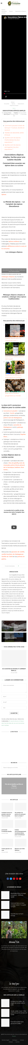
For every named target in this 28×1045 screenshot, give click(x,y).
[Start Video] (14, 527)
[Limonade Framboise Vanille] (7, 824)
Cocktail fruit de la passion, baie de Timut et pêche (7, 814)
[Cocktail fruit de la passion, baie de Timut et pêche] (7, 807)
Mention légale (5, 1040)
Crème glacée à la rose (7, 849)
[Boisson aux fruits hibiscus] (20, 843)
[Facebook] (8, 879)
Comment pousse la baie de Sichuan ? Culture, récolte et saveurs (14, 128)
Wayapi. (14, 1036)
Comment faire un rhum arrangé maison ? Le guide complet (18, 904)
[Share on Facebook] (20, 566)
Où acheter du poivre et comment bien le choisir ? (20, 814)
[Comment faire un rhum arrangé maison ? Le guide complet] (5, 905)
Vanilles (17, 1042)
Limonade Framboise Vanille (7, 830)
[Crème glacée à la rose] (7, 843)
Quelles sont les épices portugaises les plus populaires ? (13, 147)
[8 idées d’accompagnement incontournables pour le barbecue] (20, 824)
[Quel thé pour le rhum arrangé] (5, 915)
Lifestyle (11, 1042)
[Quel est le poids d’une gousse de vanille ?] (5, 1023)
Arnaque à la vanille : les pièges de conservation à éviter (18, 1003)
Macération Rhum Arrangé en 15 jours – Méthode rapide (18, 895)
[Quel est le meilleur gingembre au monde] (15, 385)
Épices (11, 11)
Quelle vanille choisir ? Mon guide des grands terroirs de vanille (19, 1012)
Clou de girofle (13, 463)
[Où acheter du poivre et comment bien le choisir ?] (14, 658)
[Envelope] (20, 879)
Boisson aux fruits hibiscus (20, 849)
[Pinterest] (17, 879)
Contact (22, 1040)
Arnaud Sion (7, 113)
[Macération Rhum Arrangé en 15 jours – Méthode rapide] (5, 895)
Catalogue (14, 1040)
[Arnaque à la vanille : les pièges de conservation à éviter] (5, 1003)
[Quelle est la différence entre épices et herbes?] (15, 367)
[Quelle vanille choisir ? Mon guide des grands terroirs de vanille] (5, 1013)
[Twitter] (11, 879)
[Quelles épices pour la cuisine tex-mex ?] (15, 330)
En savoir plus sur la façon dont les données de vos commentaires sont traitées (13, 723)
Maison (3, 9)
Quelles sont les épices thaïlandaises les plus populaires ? (13, 140)
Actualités (4, 11)
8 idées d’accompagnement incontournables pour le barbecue (20, 832)
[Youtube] (14, 879)
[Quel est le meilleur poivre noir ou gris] (15, 348)
